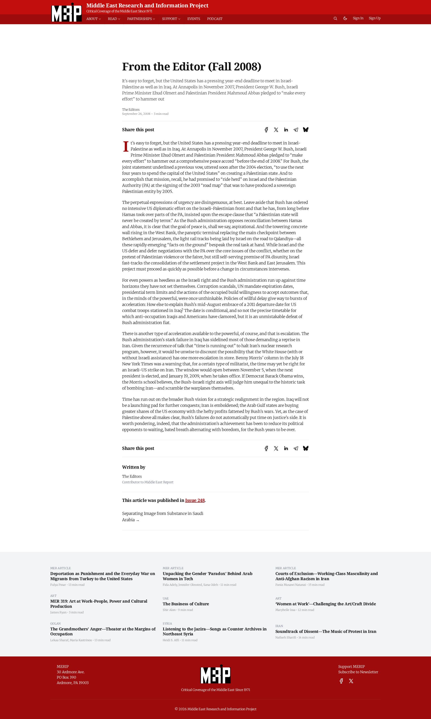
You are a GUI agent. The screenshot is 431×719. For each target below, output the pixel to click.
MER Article (60, 568)
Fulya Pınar (58, 584)
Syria (167, 623)
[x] (351, 681)
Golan (55, 623)
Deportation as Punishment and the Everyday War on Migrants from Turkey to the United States (102, 576)
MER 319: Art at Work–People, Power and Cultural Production (98, 603)
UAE (166, 598)
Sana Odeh (210, 584)
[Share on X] (276, 130)
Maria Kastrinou (81, 640)
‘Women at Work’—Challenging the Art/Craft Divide (325, 603)
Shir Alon (169, 610)
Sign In (358, 18)
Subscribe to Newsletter (358, 672)
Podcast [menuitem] (214, 19)
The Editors (131, 110)
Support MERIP (351, 666)
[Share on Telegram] (296, 130)
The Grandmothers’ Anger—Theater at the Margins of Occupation (102, 631)
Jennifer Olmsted (190, 584)
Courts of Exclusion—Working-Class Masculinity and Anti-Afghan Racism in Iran (326, 576)
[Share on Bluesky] (305, 129)
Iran (279, 626)
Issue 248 (195, 500)
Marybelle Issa (285, 610)
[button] (95, 19)
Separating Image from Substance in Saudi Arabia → (162, 516)
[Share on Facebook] (266, 130)
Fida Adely (170, 584)
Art (53, 595)
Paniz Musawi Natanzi (290, 584)
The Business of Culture (186, 603)
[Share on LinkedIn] (286, 130)
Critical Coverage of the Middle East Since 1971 (119, 11)
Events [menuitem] (193, 19)
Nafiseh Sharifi (285, 637)
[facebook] (341, 681)
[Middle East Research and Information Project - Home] (66, 12)
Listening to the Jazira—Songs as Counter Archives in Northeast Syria (214, 631)
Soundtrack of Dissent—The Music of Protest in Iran (325, 631)
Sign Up (375, 18)
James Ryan (58, 612)
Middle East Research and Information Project (147, 5)
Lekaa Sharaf (59, 640)
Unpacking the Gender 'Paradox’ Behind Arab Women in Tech (207, 576)
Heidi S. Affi (171, 640)
